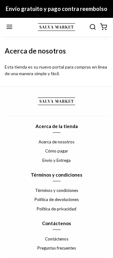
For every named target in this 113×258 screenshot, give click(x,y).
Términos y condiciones (56, 190)
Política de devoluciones (57, 199)
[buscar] (92, 27)
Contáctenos (56, 238)
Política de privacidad (56, 208)
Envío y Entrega (56, 160)
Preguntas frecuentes (56, 247)
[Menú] (9, 27)
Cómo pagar (56, 150)
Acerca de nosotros (56, 141)
